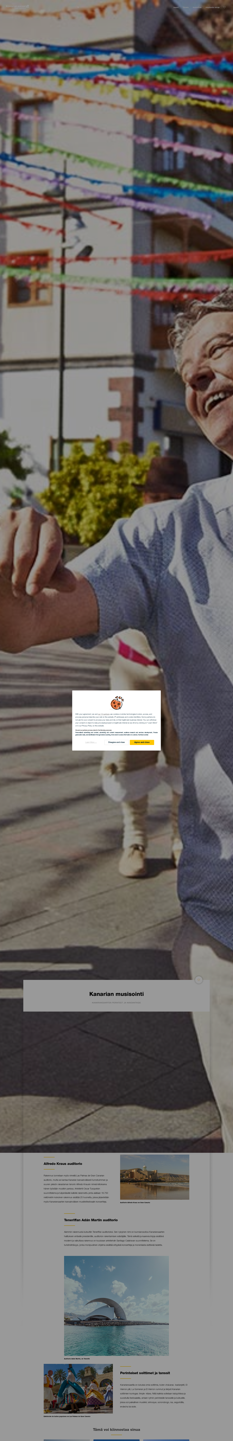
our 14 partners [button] (104, 714)
